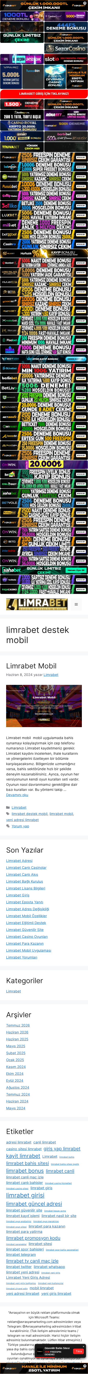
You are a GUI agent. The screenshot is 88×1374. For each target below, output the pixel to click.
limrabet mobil (61, 814)
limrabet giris (41, 1188)
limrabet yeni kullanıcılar (50, 1283)
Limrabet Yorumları (21, 957)
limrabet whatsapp (49, 1267)
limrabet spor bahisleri (25, 1249)
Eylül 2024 (14, 1081)
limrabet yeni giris (50, 1272)
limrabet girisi (25, 1195)
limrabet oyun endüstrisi (18, 1221)
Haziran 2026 (17, 1032)
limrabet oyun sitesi (16, 1227)
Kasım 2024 (16, 1067)
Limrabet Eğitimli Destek (26, 923)
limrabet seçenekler (16, 1244)
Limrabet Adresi (19, 861)
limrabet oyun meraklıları (46, 1221)
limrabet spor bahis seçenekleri (62, 1250)
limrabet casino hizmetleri (58, 1183)
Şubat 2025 (15, 1053)
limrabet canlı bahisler (24, 1182)
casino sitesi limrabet (24, 1149)
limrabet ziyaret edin (17, 1288)
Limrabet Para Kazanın (25, 944)
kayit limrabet (23, 1156)
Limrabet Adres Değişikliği (27, 909)
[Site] (44, 157)
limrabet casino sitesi (17, 1188)
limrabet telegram (21, 1254)
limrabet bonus (25, 1171)
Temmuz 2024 (18, 1094)
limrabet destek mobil (29, 814)
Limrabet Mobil (31, 666)
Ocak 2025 (15, 1060)
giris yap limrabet (62, 1148)
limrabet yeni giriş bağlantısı (21, 1283)
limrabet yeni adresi (22, 1272)
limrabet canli (60, 1171)
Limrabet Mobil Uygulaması (28, 950)
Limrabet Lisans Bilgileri (25, 888)
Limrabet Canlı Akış (22, 874)
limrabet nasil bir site (59, 1216)
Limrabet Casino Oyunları (27, 937)
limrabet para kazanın (47, 1226)
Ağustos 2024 (17, 1087)
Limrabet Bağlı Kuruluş (24, 881)
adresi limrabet (18, 1142)
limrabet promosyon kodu (33, 1238)
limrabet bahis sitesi (27, 1163)
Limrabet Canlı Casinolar (26, 868)
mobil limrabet (42, 1288)
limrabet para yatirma (24, 1231)
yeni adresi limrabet (22, 820)
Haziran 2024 (17, 1101)
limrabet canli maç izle (25, 1177)
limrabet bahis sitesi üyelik (65, 1164)
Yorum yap (20, 826)
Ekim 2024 (15, 1074)
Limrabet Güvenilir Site (25, 930)
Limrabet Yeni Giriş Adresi (28, 1277)
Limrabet (19, 807)
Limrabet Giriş (17, 895)
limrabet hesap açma (55, 1211)
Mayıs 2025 (15, 1046)
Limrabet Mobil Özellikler (26, 916)
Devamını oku (17, 795)
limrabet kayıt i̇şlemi (22, 1216)
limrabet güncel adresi (34, 1204)
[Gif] (44, 253)
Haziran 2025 (17, 1039)
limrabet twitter (19, 1267)
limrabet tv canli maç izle (32, 1261)
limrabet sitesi (40, 1244)
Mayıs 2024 (15, 1108)
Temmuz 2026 (18, 1025)
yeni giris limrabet (56, 1293)
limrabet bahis (66, 1157)
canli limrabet (44, 1142)
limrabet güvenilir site (24, 1210)
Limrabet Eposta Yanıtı (24, 902)
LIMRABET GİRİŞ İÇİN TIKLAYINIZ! (44, 94)
